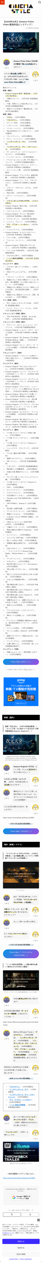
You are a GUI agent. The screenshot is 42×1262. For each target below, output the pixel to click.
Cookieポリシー (7, 1233)
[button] (38, 1220)
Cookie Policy (13, 1259)
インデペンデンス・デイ (19, 1089)
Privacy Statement (26, 1259)
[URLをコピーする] (30, 1214)
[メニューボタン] (2, 2)
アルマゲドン (15, 1087)
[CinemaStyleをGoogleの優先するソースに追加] (21, 1197)
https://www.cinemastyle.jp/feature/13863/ (19, 1178)
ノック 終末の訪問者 (17, 1105)
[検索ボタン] (39, 2)
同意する (21, 1241)
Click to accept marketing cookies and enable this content (21, 875)
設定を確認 (21, 1254)
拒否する (21, 1248)
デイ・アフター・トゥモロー (20, 1100)
